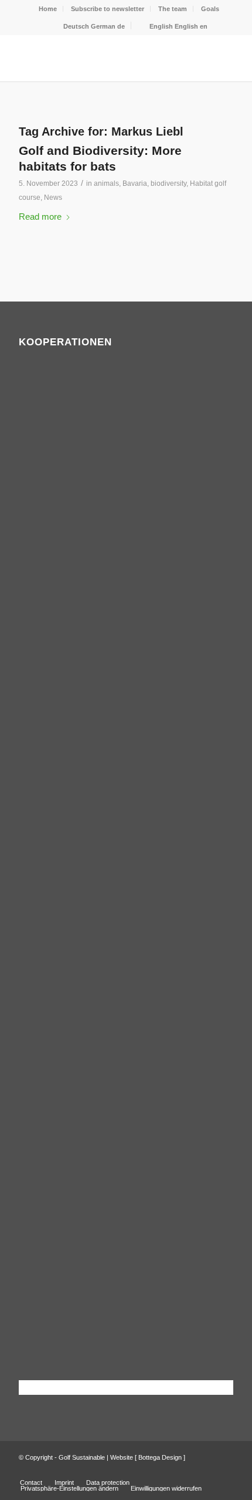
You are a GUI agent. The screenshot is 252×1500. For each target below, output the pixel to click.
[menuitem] (48, 9)
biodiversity (168, 183)
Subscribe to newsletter (107, 8)
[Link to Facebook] (207, 1470)
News (53, 197)
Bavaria (134, 183)
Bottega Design (160, 1457)
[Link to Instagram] (224, 1470)
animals (106, 183)
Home (48, 8)
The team (172, 8)
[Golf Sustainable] (104, 57)
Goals (210, 8)
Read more (40, 216)
